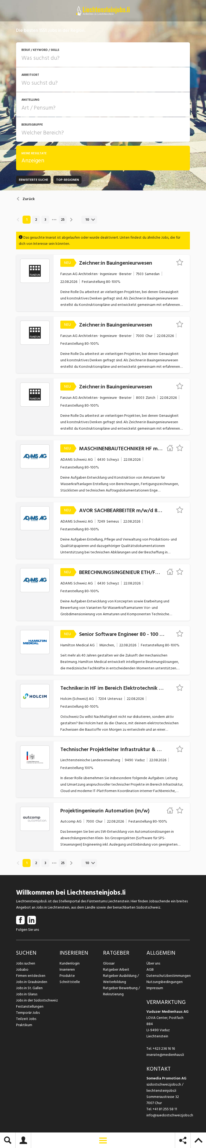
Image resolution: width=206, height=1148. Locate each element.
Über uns (153, 963)
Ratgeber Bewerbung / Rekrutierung (121, 991)
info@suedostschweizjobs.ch (169, 1115)
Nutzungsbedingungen (164, 982)
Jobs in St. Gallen (29, 988)
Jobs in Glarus (26, 994)
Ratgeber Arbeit (116, 969)
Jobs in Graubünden (31, 982)
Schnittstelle (70, 982)
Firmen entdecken (30, 976)
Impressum (154, 988)
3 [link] (45, 220)
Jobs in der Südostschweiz (37, 1000)
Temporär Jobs (28, 1013)
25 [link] (63, 220)
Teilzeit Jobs (26, 1019)
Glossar (109, 963)
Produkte (67, 976)
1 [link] (26, 220)
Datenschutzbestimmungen (168, 976)
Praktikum (24, 1025)
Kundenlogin (70, 963)
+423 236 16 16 (164, 1048)
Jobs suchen (25, 963)
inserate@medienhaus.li (165, 1055)
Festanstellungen (29, 1006)
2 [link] (36, 220)
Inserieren (67, 969)
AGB (150, 969)
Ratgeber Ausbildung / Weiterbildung (121, 979)
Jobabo (22, 969)
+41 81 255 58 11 (165, 1109)
